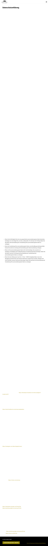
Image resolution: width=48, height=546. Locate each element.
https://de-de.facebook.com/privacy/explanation (13, 409)
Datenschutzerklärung (41, 543)
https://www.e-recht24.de (11, 533)
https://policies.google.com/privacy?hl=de (12, 508)
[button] (46, 2)
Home (28, 543)
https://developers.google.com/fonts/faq (12, 506)
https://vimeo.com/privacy (14, 480)
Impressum (32, 543)
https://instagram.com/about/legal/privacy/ (12, 446)
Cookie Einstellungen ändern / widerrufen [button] (11, 542)
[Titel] (4, 2)
